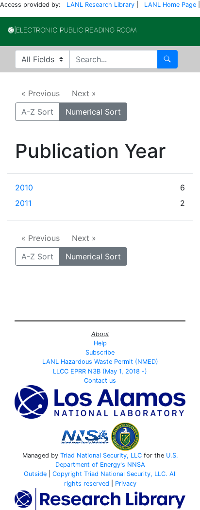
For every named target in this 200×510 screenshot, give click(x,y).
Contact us (100, 380)
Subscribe (100, 352)
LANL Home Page (170, 4)
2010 (24, 187)
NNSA (136, 464)
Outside (35, 473)
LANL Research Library (100, 4)
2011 (23, 203)
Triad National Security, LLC (101, 455)
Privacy (125, 483)
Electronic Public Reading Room (72, 30)
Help (100, 343)
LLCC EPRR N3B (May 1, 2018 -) (100, 371)
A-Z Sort (37, 112)
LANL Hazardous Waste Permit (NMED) (100, 361)
